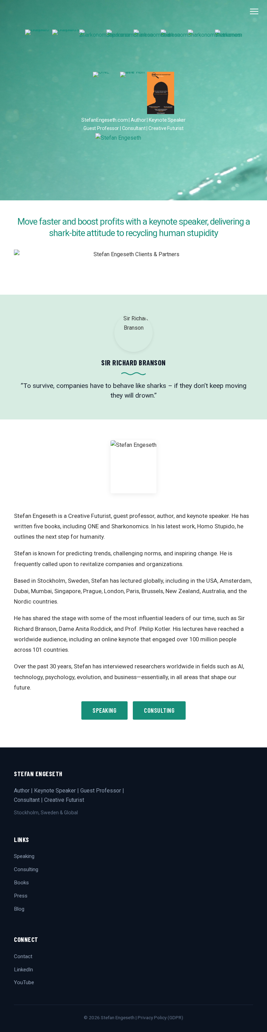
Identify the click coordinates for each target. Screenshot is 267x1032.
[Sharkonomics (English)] (201, 50)
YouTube (24, 982)
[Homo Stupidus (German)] (65, 50)
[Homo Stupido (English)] (38, 50)
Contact (23, 956)
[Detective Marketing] (160, 93)
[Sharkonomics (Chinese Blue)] (147, 50)
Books (21, 882)
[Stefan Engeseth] (133, 166)
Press (20, 896)
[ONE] (106, 93)
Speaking (104, 710)
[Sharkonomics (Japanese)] (120, 50)
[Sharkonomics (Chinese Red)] (174, 50)
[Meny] (254, 11)
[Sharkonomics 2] (92, 50)
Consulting (159, 710)
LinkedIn (23, 969)
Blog (19, 909)
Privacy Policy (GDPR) (160, 1017)
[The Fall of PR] (133, 93)
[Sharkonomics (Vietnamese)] (228, 50)
